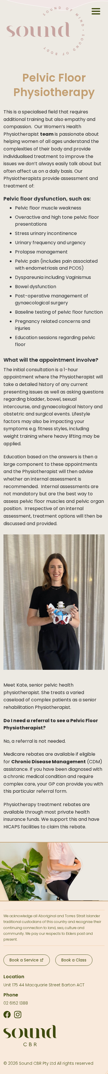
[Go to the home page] (45, 31)
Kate (21, 685)
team (47, 134)
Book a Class (73, 960)
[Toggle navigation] (96, 11)
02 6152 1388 (15, 1003)
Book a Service (25, 960)
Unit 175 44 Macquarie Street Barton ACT (43, 985)
